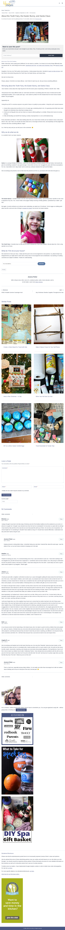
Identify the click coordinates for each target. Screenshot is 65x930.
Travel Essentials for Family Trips (45, 446)
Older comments (6, 514)
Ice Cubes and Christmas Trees (45, 65)
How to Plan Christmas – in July (12, 396)
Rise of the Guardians (11, 61)
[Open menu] (59, 3)
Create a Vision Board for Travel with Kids (15, 347)
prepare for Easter (27, 208)
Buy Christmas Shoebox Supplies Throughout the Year (49, 291)
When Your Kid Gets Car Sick (44, 396)
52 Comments (32, 12)
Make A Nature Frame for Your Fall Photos (48, 347)
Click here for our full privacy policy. (10, 874)
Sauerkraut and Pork (31, 65)
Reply (61, 519)
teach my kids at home (54, 71)
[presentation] (16, 324)
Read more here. (21, 710)
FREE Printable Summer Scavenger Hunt (12, 291)
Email (36, 486)
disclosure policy (38, 18)
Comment (5, 468)
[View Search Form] (62, 3)
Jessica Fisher (4, 12)
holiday (4, 269)
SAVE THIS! (51, 55)
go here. (10, 868)
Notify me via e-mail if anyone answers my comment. (15, 490)
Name (4, 486)
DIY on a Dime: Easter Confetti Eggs (14, 446)
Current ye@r (5, 498)
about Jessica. (39, 282)
